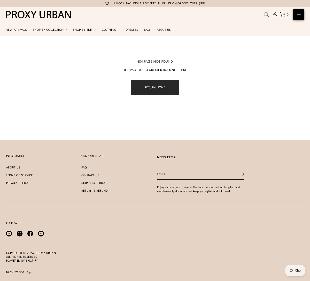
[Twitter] (19, 233)
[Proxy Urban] (38, 14)
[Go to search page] (266, 14)
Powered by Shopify (22, 261)
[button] (266, 14)
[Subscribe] (241, 174)
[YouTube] (41, 233)
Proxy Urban (46, 253)
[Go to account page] (275, 16)
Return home (155, 87)
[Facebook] (30, 233)
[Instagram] (9, 233)
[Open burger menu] (298, 14)
